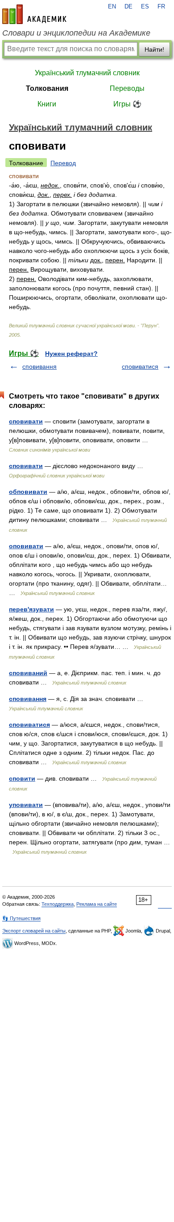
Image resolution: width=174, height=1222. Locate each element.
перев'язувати (31, 609)
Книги (46, 104)
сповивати (26, 421)
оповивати (26, 546)
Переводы (127, 88)
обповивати (28, 491)
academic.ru (34, 14)
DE (128, 7)
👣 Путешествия (21, 918)
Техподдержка (57, 904)
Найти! (154, 49)
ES (145, 7)
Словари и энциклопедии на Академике (76, 33)
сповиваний (28, 672)
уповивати (26, 804)
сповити (22, 778)
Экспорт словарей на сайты (34, 930)
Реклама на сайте (96, 904)
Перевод (63, 163)
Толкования (47, 88)
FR (161, 7)
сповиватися (140, 366)
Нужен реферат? (71, 353)
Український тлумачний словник (87, 73)
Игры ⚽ (127, 104)
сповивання (39, 366)
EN (112, 7)
